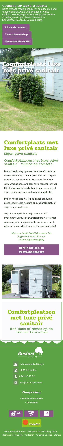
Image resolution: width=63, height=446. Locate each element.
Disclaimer (29, 435)
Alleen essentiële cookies (17, 41)
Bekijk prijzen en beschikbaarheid (31, 250)
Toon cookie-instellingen (17, 34)
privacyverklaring (33, 20)
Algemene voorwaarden (12, 435)
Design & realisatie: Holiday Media (42, 431)
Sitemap (57, 435)
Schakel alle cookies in (16, 27)
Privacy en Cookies (44, 435)
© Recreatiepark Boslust (14, 431)
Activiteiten (32, 402)
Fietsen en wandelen (32, 398)
